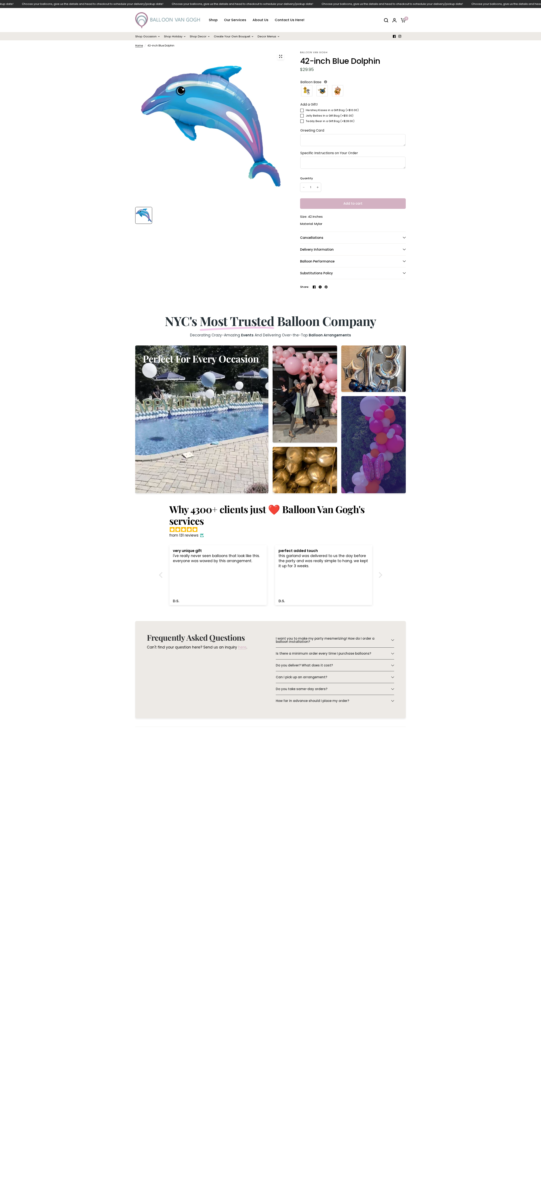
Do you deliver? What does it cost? (304, 665)
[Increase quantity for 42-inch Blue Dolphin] (317, 187)
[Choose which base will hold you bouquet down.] (325, 81)
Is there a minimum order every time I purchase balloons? (323, 653)
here (242, 647)
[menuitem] (148, 36)
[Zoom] (280, 56)
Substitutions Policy (316, 273)
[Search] (386, 20)
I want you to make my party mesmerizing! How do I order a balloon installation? (325, 640)
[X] (320, 287)
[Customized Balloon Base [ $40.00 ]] (337, 90)
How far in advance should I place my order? (312, 701)
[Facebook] (394, 36)
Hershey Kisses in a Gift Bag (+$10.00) (332, 110)
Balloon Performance (317, 261)
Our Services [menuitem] (235, 20)
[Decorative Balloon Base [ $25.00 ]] (322, 90)
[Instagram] (400, 36)
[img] (272, 530)
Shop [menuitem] (213, 20)
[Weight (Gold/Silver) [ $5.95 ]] (307, 90)
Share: (304, 286)
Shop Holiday (173, 36)
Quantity (306, 178)
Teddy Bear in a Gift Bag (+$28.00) (330, 121)
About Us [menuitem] (260, 20)
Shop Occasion (146, 36)
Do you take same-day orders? (301, 689)
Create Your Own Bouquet (232, 36)
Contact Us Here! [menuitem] (289, 20)
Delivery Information (317, 249)
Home (139, 45)
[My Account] (394, 20)
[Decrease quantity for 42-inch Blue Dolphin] (303, 187)
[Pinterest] (326, 287)
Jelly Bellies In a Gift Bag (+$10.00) (330, 116)
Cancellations (311, 237)
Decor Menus (267, 36)
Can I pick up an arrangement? (301, 677)
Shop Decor (198, 36)
